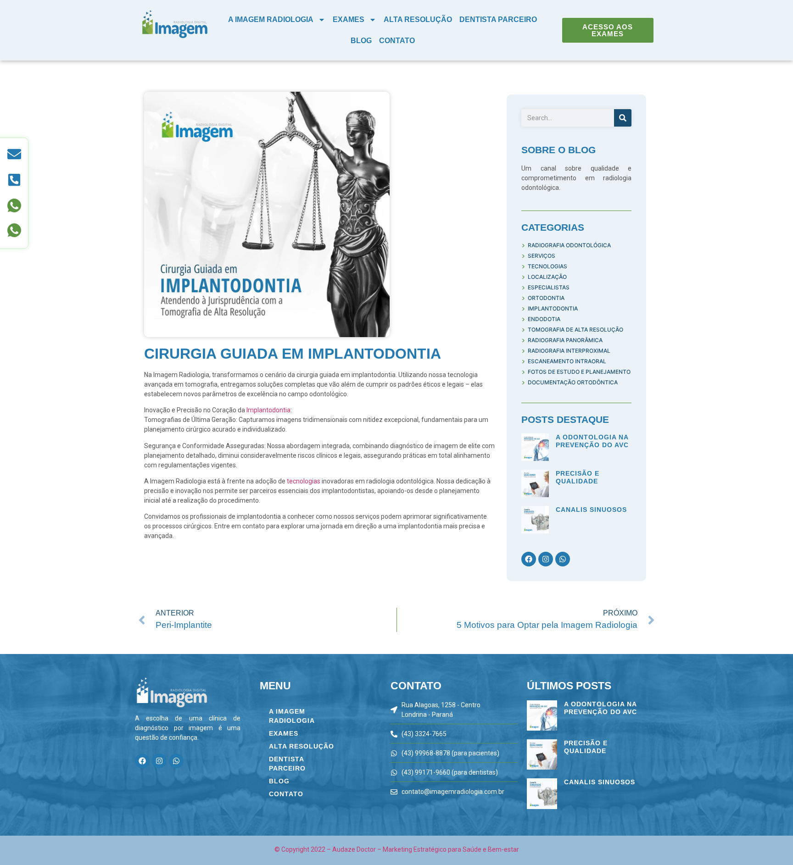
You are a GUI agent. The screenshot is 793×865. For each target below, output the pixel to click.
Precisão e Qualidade (577, 477)
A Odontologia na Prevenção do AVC (592, 441)
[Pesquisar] (622, 118)
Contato (397, 40)
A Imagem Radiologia (270, 19)
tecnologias (304, 481)
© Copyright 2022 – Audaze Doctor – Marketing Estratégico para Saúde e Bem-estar (396, 849)
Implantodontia (268, 410)
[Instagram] (545, 559)
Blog (361, 40)
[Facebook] (528, 559)
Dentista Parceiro (498, 19)
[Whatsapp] (562, 559)
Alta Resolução (418, 19)
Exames (348, 19)
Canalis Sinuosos (591, 509)
